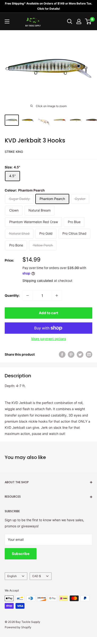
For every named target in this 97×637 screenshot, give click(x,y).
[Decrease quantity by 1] (27, 295)
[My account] (79, 21)
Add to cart (48, 313)
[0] (88, 21)
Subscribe (20, 553)
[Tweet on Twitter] (80, 354)
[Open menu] (7, 21)
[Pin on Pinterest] (71, 354)
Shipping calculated (37, 281)
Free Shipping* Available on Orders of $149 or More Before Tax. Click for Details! (48, 6)
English (12, 576)
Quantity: (12, 295)
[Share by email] (89, 354)
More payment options (48, 339)
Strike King (14, 152)
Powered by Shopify (18, 627)
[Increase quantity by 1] (57, 295)
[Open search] (69, 21)
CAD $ (36, 576)
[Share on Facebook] (62, 354)
